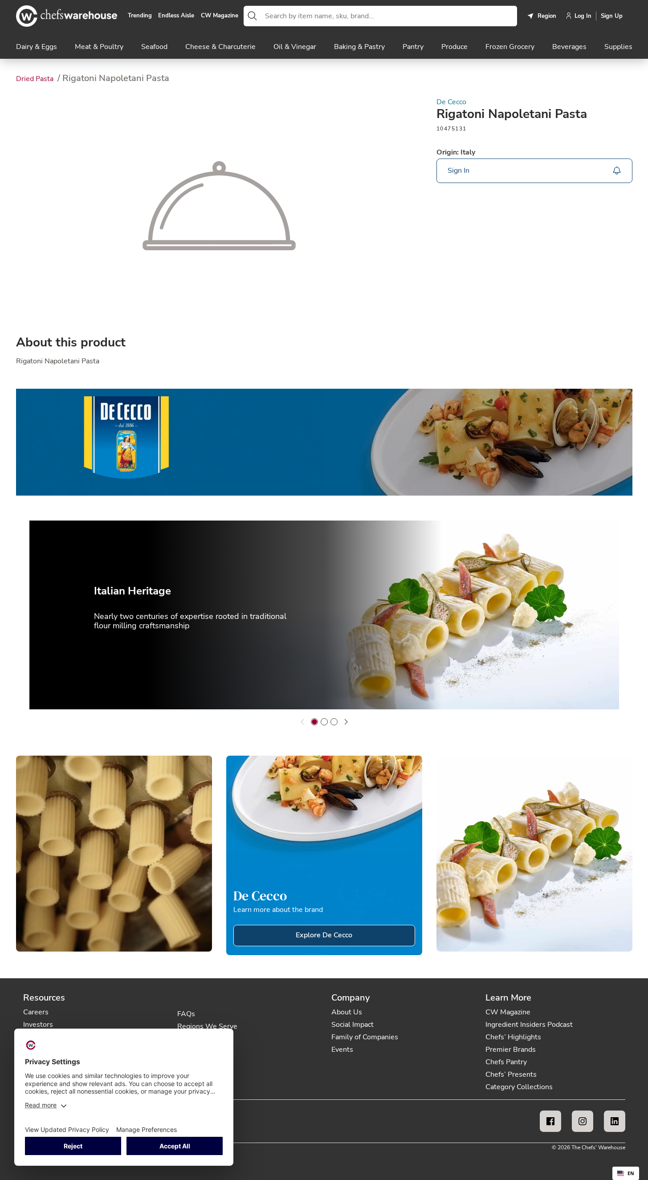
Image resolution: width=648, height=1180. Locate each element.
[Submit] (252, 16)
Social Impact (352, 1024)
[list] (324, 617)
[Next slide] (346, 721)
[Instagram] (582, 1121)
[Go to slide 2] (324, 721)
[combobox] (389, 16)
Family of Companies (364, 1037)
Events (342, 1049)
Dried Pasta (35, 79)
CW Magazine (219, 16)
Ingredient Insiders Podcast (529, 1024)
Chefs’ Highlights (513, 1037)
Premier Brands (510, 1049)
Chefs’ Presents (511, 1074)
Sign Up (612, 16)
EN (631, 1173)
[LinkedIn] (614, 1121)
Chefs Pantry (506, 1062)
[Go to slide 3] (334, 721)
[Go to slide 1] (314, 721)
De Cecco (451, 102)
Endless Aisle (176, 16)
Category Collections (519, 1086)
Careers (36, 1012)
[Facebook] (550, 1121)
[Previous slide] (302, 721)
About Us (346, 1012)
